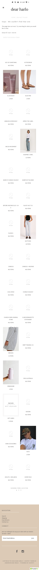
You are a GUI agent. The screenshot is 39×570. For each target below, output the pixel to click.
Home (13, 17)
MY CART (24, 2)
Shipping (4, 518)
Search (4, 516)
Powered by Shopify (27, 563)
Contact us (5, 522)
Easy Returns (5, 520)
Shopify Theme (29, 561)
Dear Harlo (19, 561)
